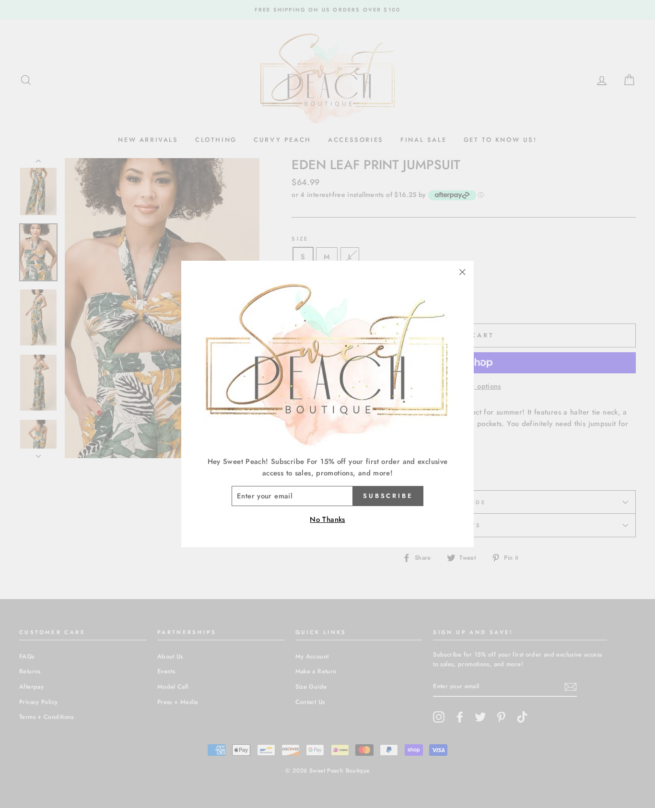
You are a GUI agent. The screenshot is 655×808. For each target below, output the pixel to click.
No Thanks (327, 519)
